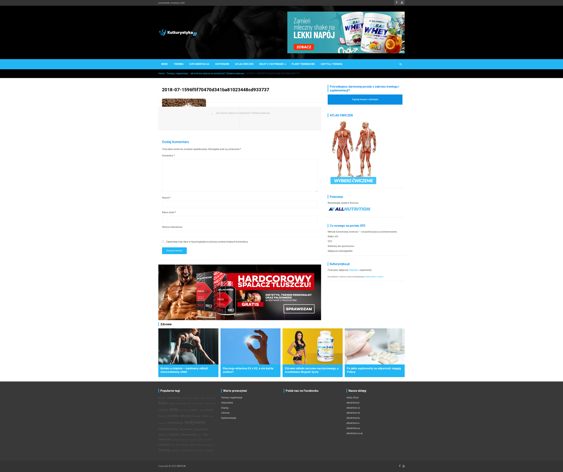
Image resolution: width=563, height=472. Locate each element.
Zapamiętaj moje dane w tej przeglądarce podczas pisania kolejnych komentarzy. (207, 241)
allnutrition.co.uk (354, 433)
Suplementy (211, 445)
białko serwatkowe (178, 403)
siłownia (184, 445)
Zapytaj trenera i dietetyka (365, 99)
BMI (189, 404)
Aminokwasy (174, 397)
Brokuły (195, 404)
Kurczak (196, 416)
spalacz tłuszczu (349, 202)
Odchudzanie (168, 429)
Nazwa (166, 197)
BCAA (203, 398)
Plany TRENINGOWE (303, 64)
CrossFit (163, 409)
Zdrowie (225, 412)
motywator (195, 422)
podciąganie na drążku (180, 440)
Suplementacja (199, 64)
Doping (224, 407)
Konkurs (162, 416)
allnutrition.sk (353, 412)
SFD (330, 241)
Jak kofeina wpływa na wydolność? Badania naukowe (243, 113)
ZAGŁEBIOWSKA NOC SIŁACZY (193, 451)
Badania (197, 398)
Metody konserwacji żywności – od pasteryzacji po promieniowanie (362, 231)
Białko (163, 403)
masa (204, 415)
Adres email (169, 212)
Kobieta (209, 409)
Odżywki (353, 270)
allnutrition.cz (353, 407)
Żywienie (209, 450)
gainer (194, 409)
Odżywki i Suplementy (182, 434)
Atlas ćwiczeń (244, 64)
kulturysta (185, 415)
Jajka (201, 410)
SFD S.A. (181, 466)
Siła (177, 445)
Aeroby (161, 398)
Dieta (173, 409)
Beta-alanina (210, 398)
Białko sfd (333, 236)
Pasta (200, 435)
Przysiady (208, 440)
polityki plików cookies (373, 277)
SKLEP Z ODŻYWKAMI (271, 64)
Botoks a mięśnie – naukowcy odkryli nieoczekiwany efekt (184, 370)
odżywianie (185, 429)
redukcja (163, 444)
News (164, 64)
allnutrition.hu (353, 418)
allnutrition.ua (353, 428)
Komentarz (168, 155)
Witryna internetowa (172, 227)
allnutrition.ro (352, 423)
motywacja (175, 422)
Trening (178, 64)
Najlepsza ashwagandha (340, 251)
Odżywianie (222, 64)
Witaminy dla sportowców (341, 246)
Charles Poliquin (210, 404)
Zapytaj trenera (331, 64)
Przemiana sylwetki (196, 440)
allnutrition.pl (352, 402)
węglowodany (175, 451)
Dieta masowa (185, 410)
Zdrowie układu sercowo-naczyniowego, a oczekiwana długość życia (312, 370)
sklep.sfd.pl (352, 397)
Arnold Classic (187, 398)
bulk (201, 403)
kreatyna (172, 416)
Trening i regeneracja (231, 397)
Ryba (172, 445)
